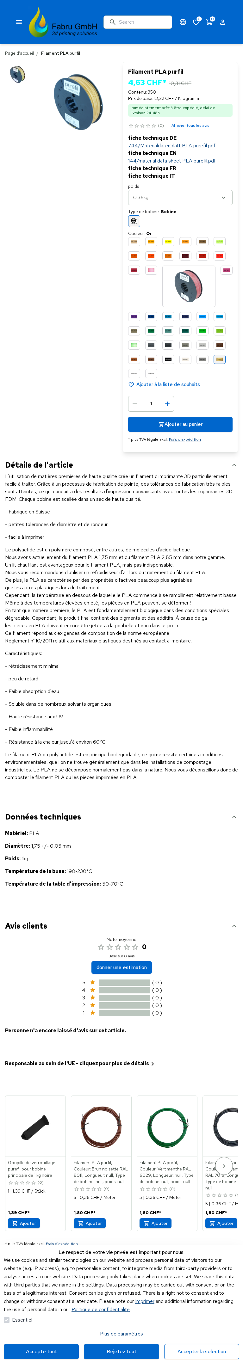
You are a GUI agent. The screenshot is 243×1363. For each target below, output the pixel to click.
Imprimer (144, 1301)
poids (133, 186)
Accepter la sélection (202, 1351)
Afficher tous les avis (190, 125)
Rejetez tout (121, 1351)
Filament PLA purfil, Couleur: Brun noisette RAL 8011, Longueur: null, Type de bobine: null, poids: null (101, 1172)
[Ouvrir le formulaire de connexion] (222, 22)
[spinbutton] (151, 403)
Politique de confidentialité (101, 1309)
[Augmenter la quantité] (167, 403)
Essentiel (22, 1320)
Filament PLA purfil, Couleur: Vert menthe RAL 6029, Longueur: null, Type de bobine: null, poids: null (167, 1172)
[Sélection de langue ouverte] (183, 22)
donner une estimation (122, 967)
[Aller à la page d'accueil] (63, 22)
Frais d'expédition (185, 439)
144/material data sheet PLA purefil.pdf (172, 160)
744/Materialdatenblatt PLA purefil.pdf (171, 145)
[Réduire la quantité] (134, 403)
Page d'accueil (19, 53)
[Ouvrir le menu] (19, 22)
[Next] (224, 1166)
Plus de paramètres (121, 1333)
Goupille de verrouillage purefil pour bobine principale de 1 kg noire (31, 1169)
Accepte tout (41, 1351)
